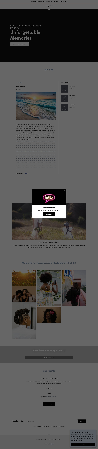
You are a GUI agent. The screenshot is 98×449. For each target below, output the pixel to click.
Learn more (49, 214)
